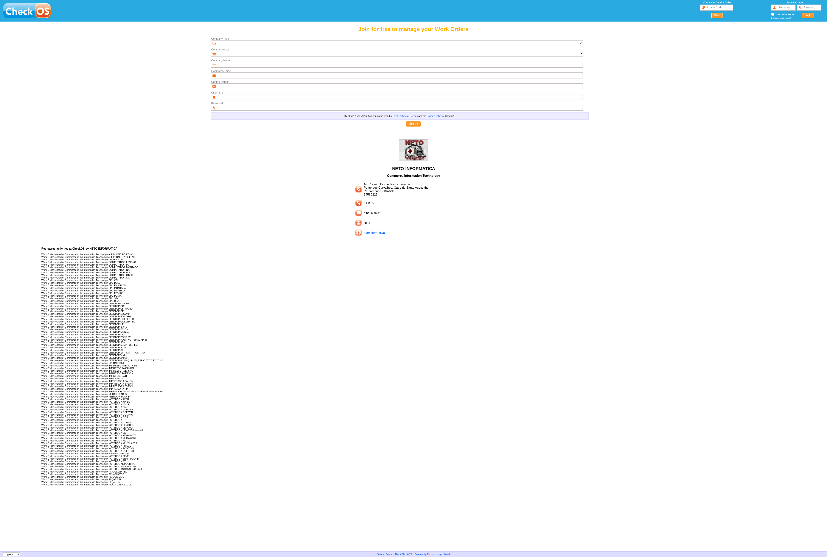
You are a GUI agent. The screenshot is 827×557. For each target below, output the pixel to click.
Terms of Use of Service (405, 116)
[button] (717, 15)
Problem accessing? (781, 18)
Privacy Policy (434, 116)
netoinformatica (374, 232)
